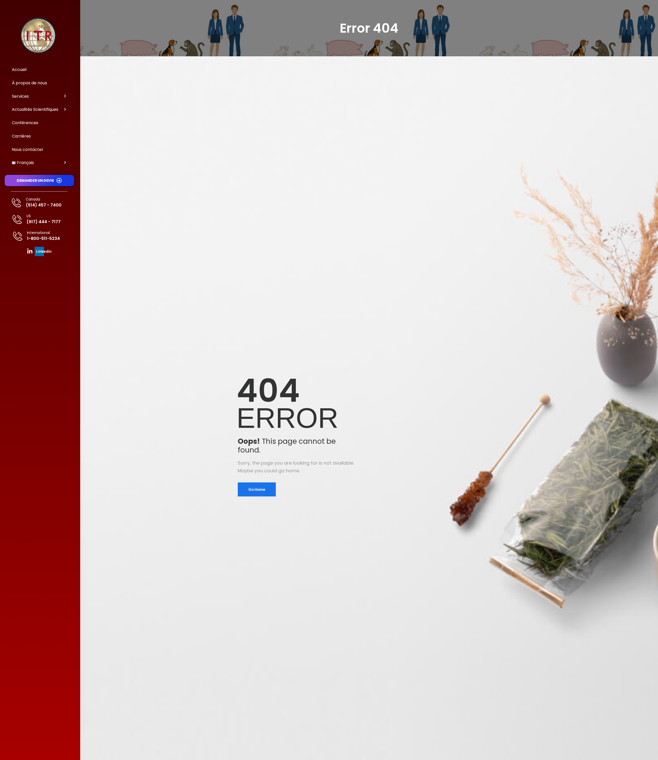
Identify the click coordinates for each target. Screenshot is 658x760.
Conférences (25, 123)
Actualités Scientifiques (35, 109)
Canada (33, 199)
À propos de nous (29, 83)
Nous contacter (27, 149)
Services (20, 96)
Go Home (256, 489)
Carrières (21, 136)
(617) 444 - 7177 (43, 222)
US (28, 216)
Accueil (19, 70)
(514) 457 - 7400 (43, 205)
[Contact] (19, 202)
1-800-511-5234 (43, 238)
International (38, 232)
